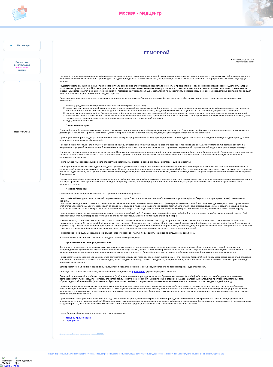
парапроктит (72, 320)
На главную (23, 45)
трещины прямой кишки (78, 317)
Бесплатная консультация (22, 63)
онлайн (22, 70)
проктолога (21, 67)
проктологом (138, 271)
